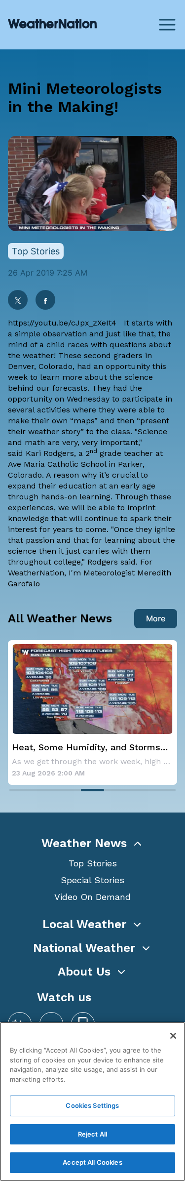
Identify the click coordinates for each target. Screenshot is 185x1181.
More (155, 618)
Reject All (92, 1134)
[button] (92, 843)
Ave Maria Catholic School (57, 464)
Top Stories (93, 863)
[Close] (173, 1036)
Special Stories (92, 880)
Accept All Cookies (92, 1162)
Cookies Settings (92, 1105)
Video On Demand (92, 897)
